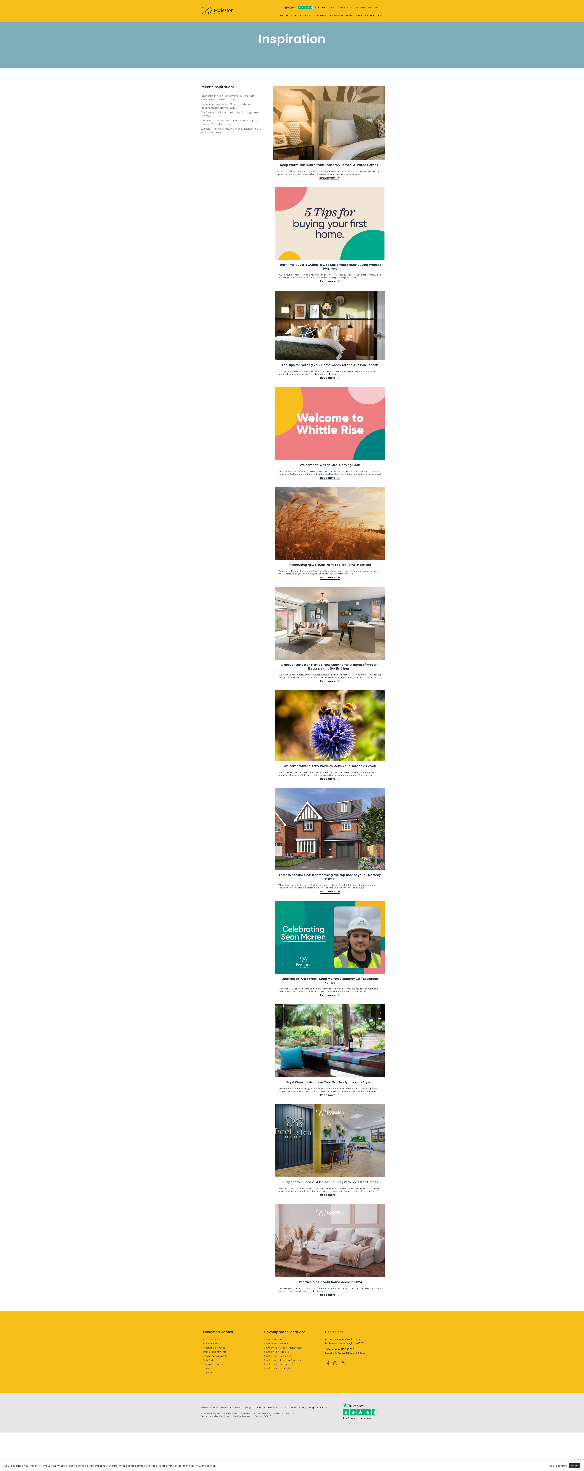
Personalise (365, 15)
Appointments (315, 15)
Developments (291, 15)
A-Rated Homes (211, 1343)
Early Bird (208, 1360)
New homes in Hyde (274, 1339)
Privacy (302, 1407)
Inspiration (345, 7)
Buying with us (341, 15)
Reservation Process (214, 1347)
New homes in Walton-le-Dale (280, 1364)
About (333, 7)
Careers (207, 1368)
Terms (283, 1407)
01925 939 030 (346, 1349)
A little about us (211, 1339)
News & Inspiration (213, 1364)
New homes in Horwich (276, 1343)
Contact (379, 7)
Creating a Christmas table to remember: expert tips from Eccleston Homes (229, 122)
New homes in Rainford (276, 1351)
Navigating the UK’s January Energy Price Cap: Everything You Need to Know (228, 97)
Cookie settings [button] (558, 1465)
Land (380, 15)
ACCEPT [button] (574, 1465)
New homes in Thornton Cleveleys (282, 1360)
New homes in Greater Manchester (283, 1347)
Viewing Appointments (215, 1356)
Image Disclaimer (317, 1407)
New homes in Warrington (278, 1368)
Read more (327, 178)
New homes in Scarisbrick (278, 1356)
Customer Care (363, 7)
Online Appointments (214, 1351)
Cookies (292, 1407)
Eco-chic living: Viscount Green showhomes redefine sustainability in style (226, 106)
